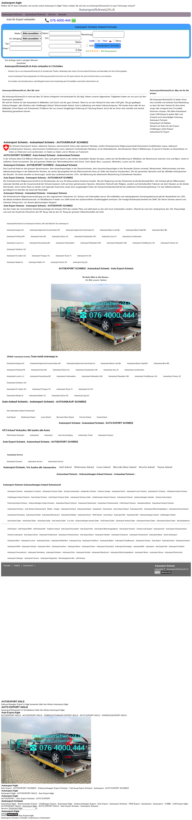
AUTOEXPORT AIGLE (13, 701)
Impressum (34, 818)
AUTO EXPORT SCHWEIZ (117, 788)
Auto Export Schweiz (25, 798)
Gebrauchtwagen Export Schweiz (53, 788)
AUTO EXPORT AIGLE (14, 707)
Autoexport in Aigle (53, 6)
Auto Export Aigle (10, 712)
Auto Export (6, 788)
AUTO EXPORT (43, 798)
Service (4, 808)
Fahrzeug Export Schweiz (80, 788)
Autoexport (99, 788)
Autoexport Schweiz (12, 801)
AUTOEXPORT (8, 798)
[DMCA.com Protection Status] (9, 814)
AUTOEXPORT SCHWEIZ (24, 788)
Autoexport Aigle (11, 2)
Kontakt (23, 818)
